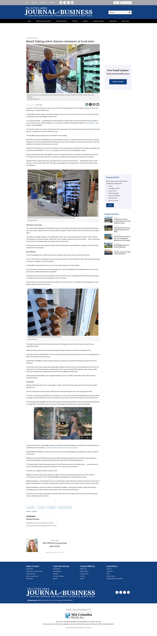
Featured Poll (112, 177)
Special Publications (61, 21)
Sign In (116, 2)
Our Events (110, 571)
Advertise (52, 2)
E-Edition (75, 21)
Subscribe (43, 2)
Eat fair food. (112, 191)
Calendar (85, 21)
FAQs (108, 574)
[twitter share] (90, 104)
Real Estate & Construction (43, 21)
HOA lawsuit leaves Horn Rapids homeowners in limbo (122, 229)
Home (27, 2)
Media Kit (55, 578)
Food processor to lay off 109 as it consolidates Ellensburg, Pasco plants (122, 238)
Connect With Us (87, 566)
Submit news (83, 569)
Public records (30, 574)
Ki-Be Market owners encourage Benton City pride (39, 523)
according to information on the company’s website (61, 447)
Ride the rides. (112, 198)
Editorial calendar (58, 576)
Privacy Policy (111, 576)
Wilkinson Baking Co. (88, 123)
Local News (41, 507)
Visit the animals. (113, 193)
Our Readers (56, 569)
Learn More (112, 566)
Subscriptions (57, 571)
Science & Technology (65, 507)
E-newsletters (84, 574)
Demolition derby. (114, 188)
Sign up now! (118, 81)
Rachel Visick (38, 105)
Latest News (31, 507)
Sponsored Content (98, 21)
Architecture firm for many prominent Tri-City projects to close (122, 221)
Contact (82, 578)
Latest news (29, 569)
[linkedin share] (86, 104)
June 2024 (34, 511)
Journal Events (113, 21)
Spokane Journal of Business (115, 578)
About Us (34, 2)
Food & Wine (52, 507)
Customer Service (61, 566)
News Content (32, 566)
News (29, 21)
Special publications (32, 576)
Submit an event (84, 571)
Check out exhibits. (114, 195)
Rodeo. (110, 186)
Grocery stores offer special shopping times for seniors (41, 525)
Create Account (126, 2)
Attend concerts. (113, 200)
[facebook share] (94, 104)
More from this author (53, 552)
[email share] (97, 104)
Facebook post (49, 150)
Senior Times (125, 21)
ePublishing (88, 627)
